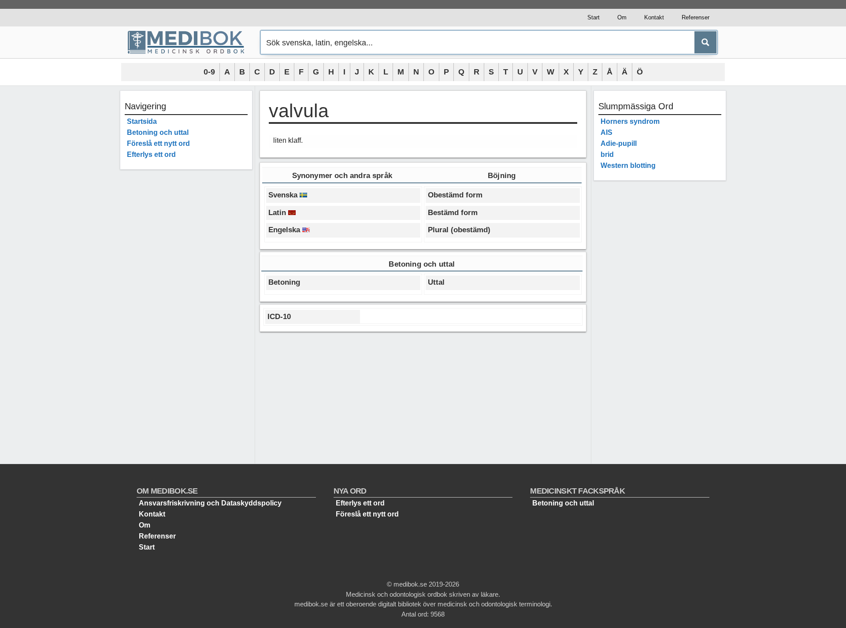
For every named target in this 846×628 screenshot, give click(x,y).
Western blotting (628, 165)
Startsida (142, 121)
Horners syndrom (630, 121)
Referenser (695, 17)
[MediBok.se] (190, 42)
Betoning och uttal (158, 132)
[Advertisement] (186, 308)
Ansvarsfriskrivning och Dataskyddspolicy (210, 503)
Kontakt (654, 17)
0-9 (209, 71)
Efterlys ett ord (151, 154)
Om (622, 17)
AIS (606, 132)
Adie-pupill (619, 143)
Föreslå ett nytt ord (158, 143)
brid (607, 154)
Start (593, 17)
